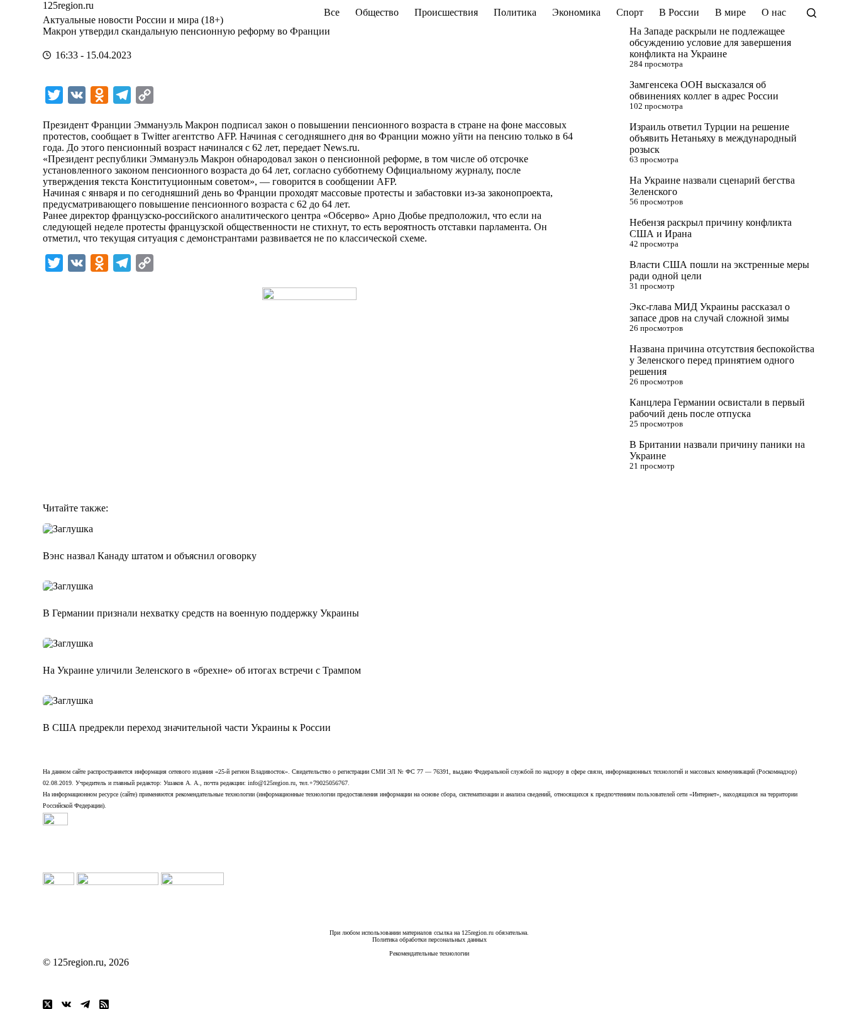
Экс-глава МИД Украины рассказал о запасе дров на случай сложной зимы (709, 312)
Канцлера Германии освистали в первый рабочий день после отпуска (717, 408)
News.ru (340, 147)
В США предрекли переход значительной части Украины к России (187, 727)
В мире (730, 12)
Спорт (629, 12)
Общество (377, 12)
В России (679, 12)
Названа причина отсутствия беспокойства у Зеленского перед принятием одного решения (721, 360)
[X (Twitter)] (47, 1004)
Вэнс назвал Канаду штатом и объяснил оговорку (150, 555)
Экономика (576, 12)
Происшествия (446, 12)
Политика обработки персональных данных (429, 939)
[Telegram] (85, 1004)
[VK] (66, 1004)
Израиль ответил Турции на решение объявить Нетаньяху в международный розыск (713, 138)
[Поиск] (811, 13)
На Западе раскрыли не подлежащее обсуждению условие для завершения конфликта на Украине (710, 42)
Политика (515, 12)
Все (332, 12)
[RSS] (104, 1004)
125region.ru (68, 5)
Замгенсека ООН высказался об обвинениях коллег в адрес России (704, 90)
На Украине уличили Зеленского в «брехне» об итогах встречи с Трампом (202, 670)
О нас (774, 12)
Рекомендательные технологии (429, 953)
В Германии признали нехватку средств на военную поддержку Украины (201, 613)
